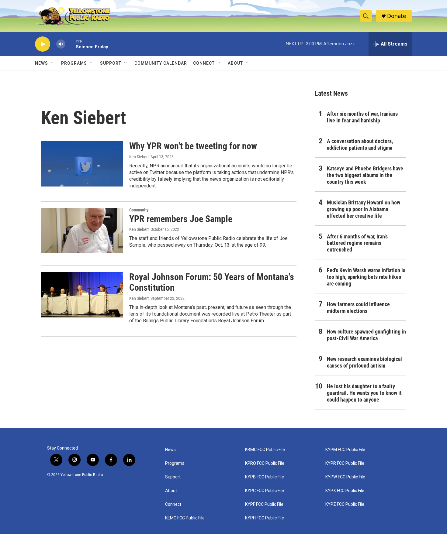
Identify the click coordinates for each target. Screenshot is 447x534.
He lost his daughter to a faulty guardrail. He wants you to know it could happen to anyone (364, 393)
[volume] (61, 44)
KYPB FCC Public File (264, 477)
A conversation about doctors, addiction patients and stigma (360, 144)
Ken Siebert (139, 156)
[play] (42, 44)
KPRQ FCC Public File (264, 463)
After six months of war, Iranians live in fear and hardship (362, 117)
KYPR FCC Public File (344, 463)
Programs (74, 63)
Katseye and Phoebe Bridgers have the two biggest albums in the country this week (365, 175)
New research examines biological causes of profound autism (364, 362)
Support (110, 63)
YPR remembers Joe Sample (180, 219)
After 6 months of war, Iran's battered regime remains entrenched (357, 243)
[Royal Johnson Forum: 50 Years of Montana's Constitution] (82, 294)
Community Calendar (160, 63)
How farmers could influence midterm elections (358, 307)
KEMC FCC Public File (185, 518)
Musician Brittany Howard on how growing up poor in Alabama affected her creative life (363, 209)
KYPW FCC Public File (345, 477)
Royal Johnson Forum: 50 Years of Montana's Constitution (211, 282)
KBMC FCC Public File (265, 449)
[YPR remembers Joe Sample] (82, 230)
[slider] (70, 44)
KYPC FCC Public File (264, 490)
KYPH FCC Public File (264, 518)
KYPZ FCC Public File (344, 504)
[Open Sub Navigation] (52, 63)
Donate (396, 16)
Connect (204, 63)
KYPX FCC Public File (344, 490)
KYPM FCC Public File (345, 449)
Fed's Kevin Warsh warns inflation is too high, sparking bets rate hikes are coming (366, 277)
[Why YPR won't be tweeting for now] (82, 164)
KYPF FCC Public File (264, 504)
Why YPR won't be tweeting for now (193, 146)
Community (138, 209)
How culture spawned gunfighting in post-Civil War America (366, 334)
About (171, 490)
